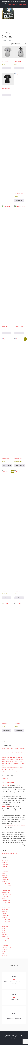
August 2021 (5, 909)
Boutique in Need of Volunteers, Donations (13, 757)
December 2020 (6, 919)
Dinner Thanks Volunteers (8, 770)
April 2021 (4, 913)
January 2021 (5, 917)
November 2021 (6, 903)
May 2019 (4, 955)
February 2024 (5, 879)
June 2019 (4, 953)
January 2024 (5, 881)
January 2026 (5, 862)
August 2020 (5, 926)
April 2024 (4, 877)
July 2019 (4, 951)
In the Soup (10, 782)
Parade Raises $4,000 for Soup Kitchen (12, 759)
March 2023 (5, 888)
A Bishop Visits (5, 785)
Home (3, 32)
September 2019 (6, 947)
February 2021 (5, 915)
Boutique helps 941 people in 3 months (12, 767)
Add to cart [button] (6, 68)
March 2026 (5, 860)
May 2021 (4, 911)
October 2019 (5, 945)
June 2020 (4, 930)
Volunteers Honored (7, 755)
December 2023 (6, 883)
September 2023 (6, 886)
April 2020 (4, 934)
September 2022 (6, 894)
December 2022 (6, 890)
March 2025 (5, 869)
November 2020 (6, 922)
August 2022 (5, 896)
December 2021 (6, 900)
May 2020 (4, 932)
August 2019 (5, 949)
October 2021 (5, 905)
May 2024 (4, 875)
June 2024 (4, 873)
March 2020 (5, 936)
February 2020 (5, 939)
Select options (7, 465)
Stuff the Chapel (6, 806)
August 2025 (5, 864)
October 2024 (5, 871)
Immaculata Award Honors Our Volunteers (13, 753)
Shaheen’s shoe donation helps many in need (13, 772)
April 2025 (4, 867)
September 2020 (6, 924)
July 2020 (4, 928)
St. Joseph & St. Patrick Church (10, 853)
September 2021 (6, 907)
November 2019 (6, 943)
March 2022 (5, 898)
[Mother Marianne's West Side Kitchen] (8, 19)
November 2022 (6, 892)
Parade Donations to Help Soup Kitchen (12, 761)
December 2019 (6, 941)
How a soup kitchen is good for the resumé (13, 825)
